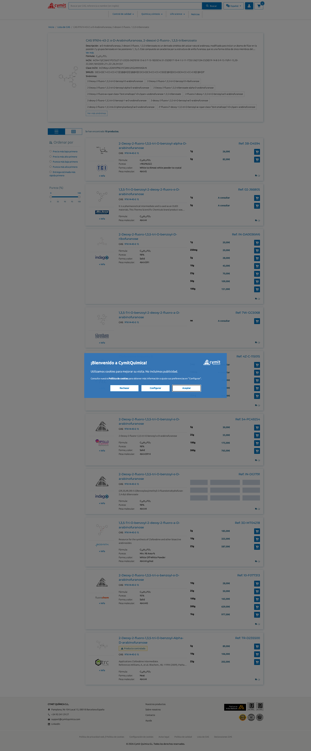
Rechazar (124, 388)
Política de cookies (118, 378)
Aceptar (186, 388)
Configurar (155, 388)
